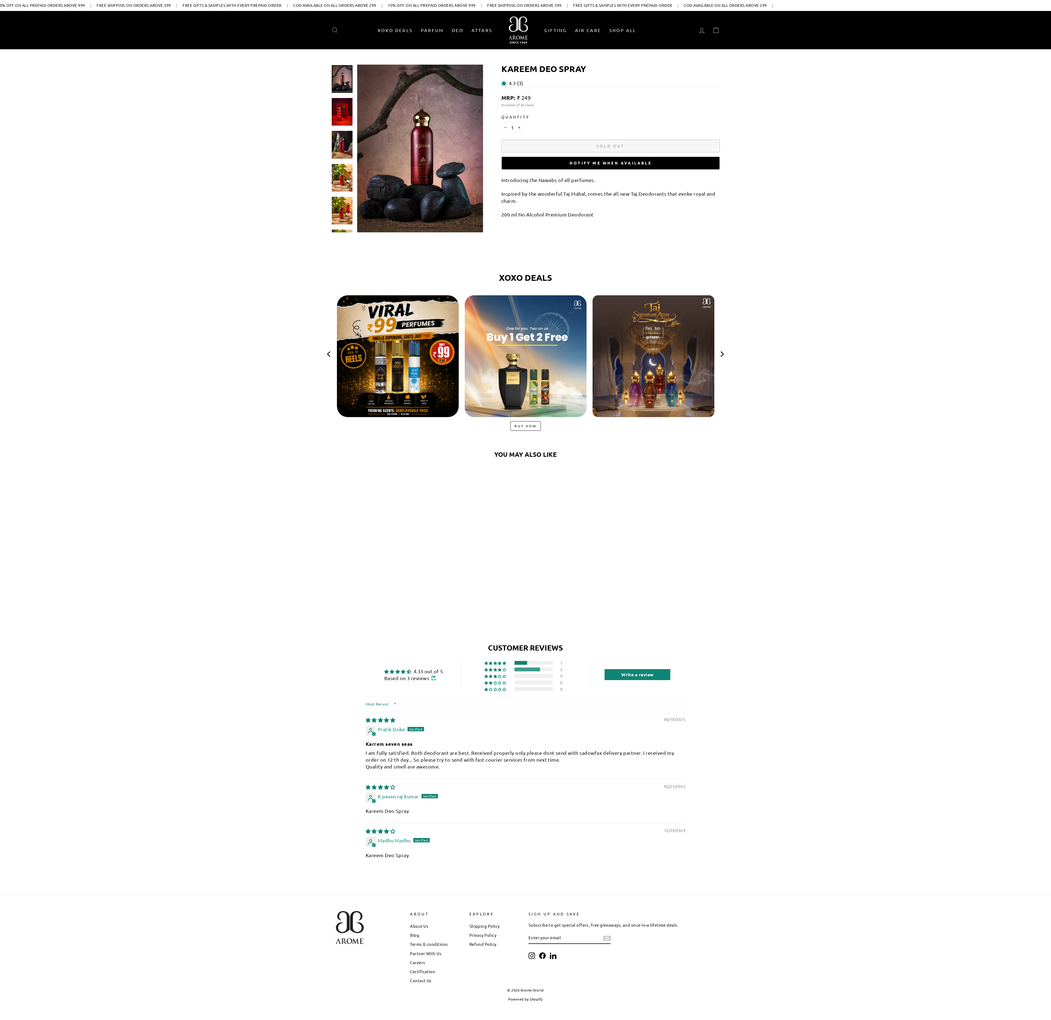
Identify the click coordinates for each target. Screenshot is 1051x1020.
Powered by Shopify (525, 999)
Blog (414, 935)
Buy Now (525, 426)
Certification (422, 971)
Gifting (555, 30)
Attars (482, 30)
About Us (419, 926)
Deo (457, 30)
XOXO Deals (395, 30)
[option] (398, 358)
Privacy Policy (482, 935)
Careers (417, 962)
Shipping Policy (484, 926)
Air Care (588, 30)
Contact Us (421, 980)
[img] (380, 720)
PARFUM (432, 30)
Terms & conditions (429, 944)
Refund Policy (482, 944)
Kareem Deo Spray (377, 569)
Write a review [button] (637, 674)
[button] (505, 83)
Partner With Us (425, 953)
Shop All (622, 30)
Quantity (515, 116)
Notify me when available (611, 162)
